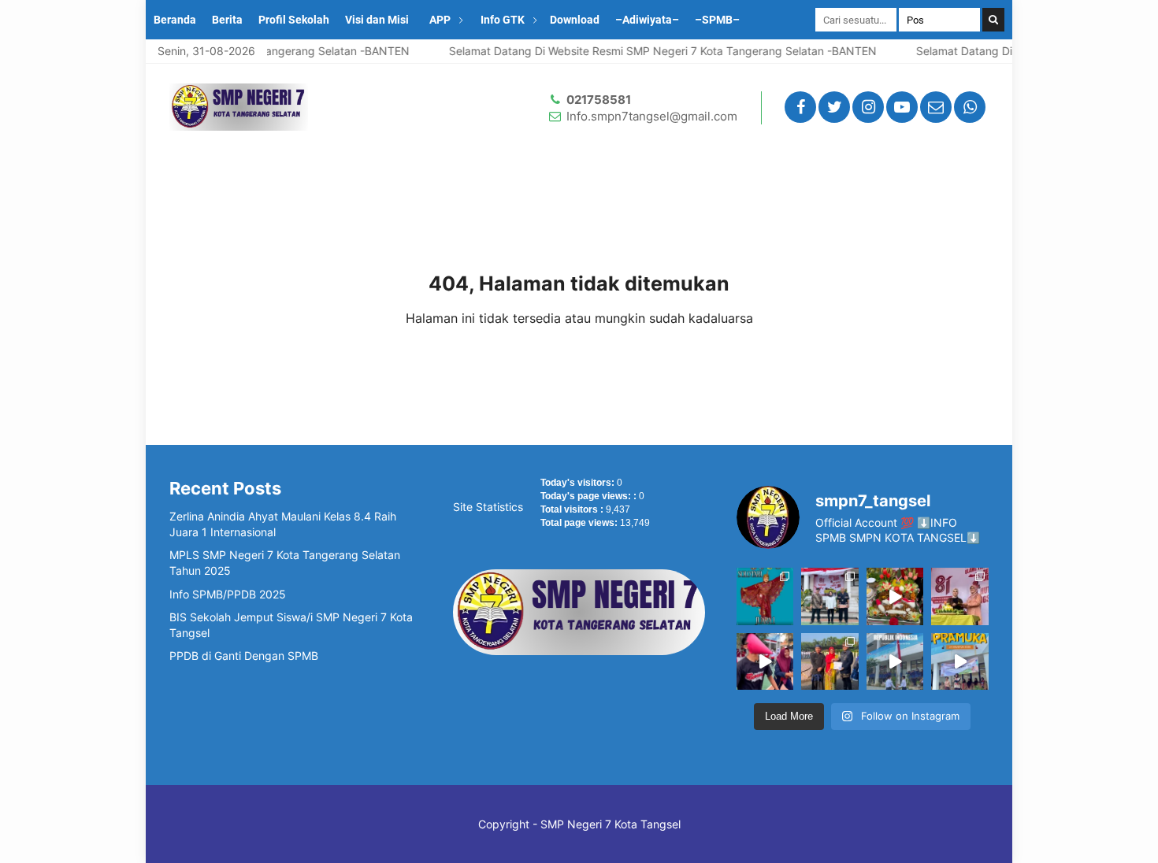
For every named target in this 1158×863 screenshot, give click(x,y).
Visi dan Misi (377, 19)
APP (440, 19)
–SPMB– (717, 19)
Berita (227, 19)
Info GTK (503, 19)
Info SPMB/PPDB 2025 (227, 594)
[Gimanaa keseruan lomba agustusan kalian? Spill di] (765, 661)
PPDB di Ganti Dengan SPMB (243, 655)
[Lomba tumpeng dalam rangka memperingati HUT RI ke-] (895, 596)
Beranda (175, 19)
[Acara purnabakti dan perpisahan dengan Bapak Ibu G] (829, 596)
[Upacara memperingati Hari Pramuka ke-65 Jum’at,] (960, 661)
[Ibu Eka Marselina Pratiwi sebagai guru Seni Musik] (765, 596)
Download (574, 19)
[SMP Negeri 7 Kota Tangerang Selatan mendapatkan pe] (829, 661)
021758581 (598, 99)
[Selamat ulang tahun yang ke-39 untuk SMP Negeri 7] (960, 596)
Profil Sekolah (293, 19)
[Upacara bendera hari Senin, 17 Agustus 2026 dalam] (895, 661)
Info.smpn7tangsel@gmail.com (651, 116)
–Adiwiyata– (647, 19)
